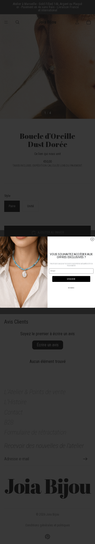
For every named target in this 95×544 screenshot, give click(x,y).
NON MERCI (71, 287)
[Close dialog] (92, 239)
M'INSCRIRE (71, 279)
